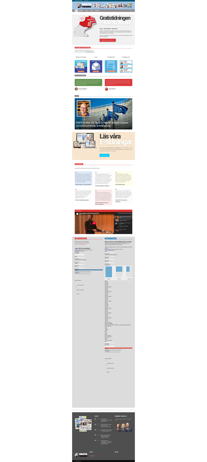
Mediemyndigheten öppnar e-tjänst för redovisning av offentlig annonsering (106, 436)
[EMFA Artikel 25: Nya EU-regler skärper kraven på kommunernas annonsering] (97, 426)
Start (76, 10)
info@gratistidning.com (99, 455)
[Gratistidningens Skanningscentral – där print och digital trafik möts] (103, 113)
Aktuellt (86, 10)
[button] (131, 10)
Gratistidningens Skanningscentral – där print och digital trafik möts (106, 420)
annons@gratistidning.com (81, 244)
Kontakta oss (97, 10)
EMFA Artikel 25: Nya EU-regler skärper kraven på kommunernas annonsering (106, 425)
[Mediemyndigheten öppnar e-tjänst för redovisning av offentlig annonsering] (97, 436)
